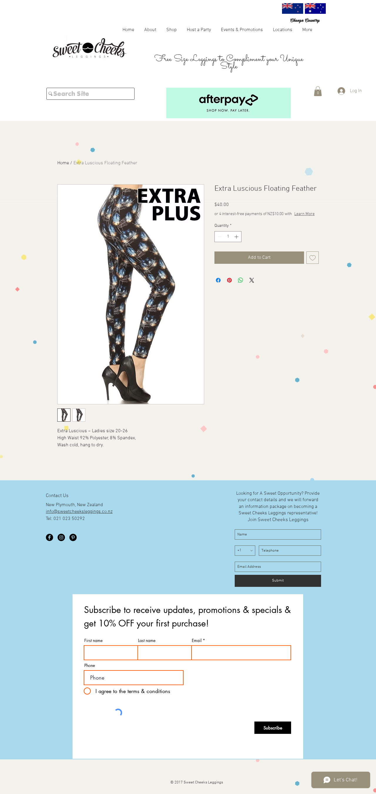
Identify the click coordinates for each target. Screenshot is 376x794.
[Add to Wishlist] (312, 257)
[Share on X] (251, 280)
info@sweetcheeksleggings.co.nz (79, 512)
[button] (171, 29)
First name (93, 640)
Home (63, 163)
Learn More (304, 214)
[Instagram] (61, 537)
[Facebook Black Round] (49, 537)
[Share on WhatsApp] (240, 280)
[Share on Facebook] (218, 280)
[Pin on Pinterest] (229, 280)
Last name (146, 640)
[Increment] (237, 237)
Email (197, 640)
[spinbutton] (228, 237)
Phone (89, 665)
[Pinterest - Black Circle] (73, 537)
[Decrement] (219, 237)
